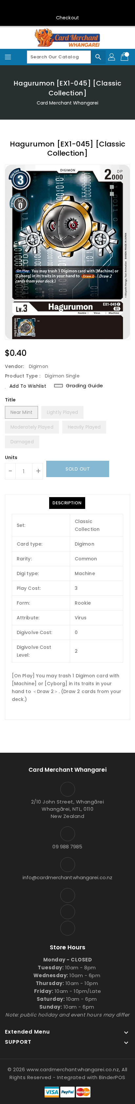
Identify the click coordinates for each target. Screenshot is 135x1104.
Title (10, 400)
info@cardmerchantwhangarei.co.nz (67, 877)
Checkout (67, 17)
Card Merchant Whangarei (67, 103)
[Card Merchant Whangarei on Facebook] (55, 7)
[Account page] (112, 57)
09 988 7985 (67, 846)
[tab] (67, 503)
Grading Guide (84, 385)
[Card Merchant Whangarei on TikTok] (80, 7)
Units (11, 457)
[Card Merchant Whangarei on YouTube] (67, 7)
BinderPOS (112, 1077)
